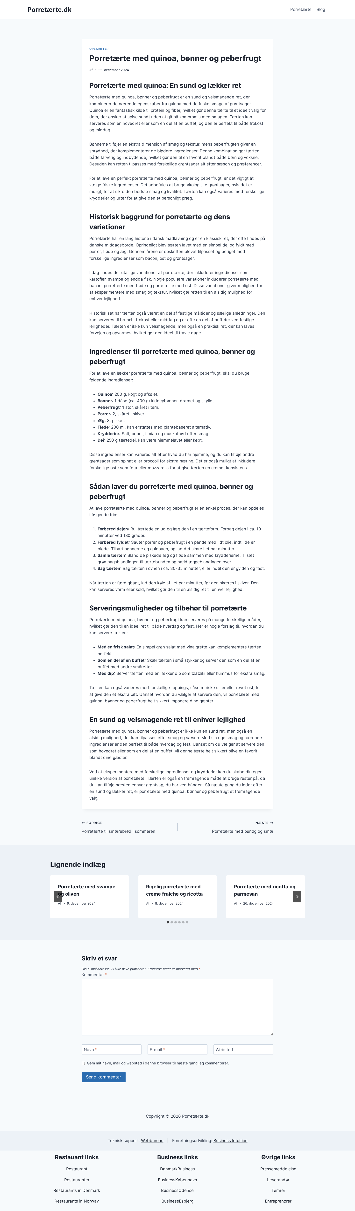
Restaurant (76, 1168)
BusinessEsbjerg (177, 1201)
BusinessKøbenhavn (177, 1179)
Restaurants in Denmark (76, 1190)
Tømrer (278, 1190)
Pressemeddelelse (278, 1168)
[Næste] (297, 896)
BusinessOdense (177, 1190)
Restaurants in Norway (77, 1201)
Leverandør (278, 1179)
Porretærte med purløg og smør (242, 827)
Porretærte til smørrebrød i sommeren (118, 827)
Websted (224, 1049)
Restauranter (76, 1179)
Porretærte (301, 9)
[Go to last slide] (58, 896)
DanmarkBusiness (177, 1168)
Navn (90, 1049)
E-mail (157, 1049)
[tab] (168, 922)
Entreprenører (278, 1201)
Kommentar (94, 974)
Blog (321, 9)
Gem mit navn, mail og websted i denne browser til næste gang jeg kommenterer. (158, 1063)
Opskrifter (99, 49)
